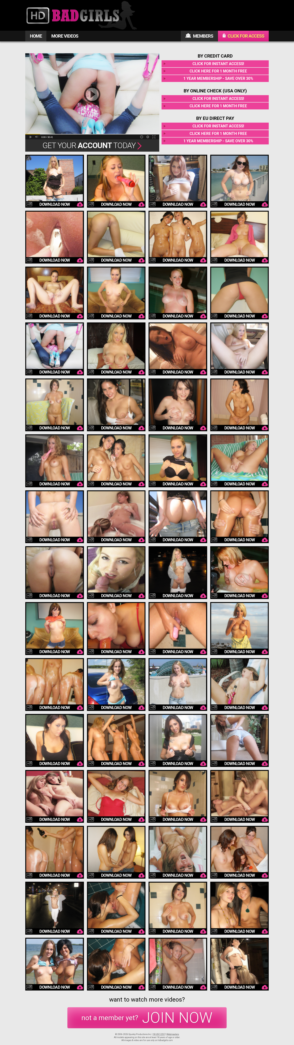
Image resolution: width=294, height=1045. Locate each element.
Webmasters (173, 1034)
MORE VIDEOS (64, 36)
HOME (36, 36)
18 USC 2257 (159, 1034)
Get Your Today (89, 145)
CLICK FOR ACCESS (245, 36)
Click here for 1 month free (218, 71)
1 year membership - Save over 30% (218, 78)
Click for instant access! (218, 64)
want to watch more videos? (147, 999)
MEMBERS (202, 36)
